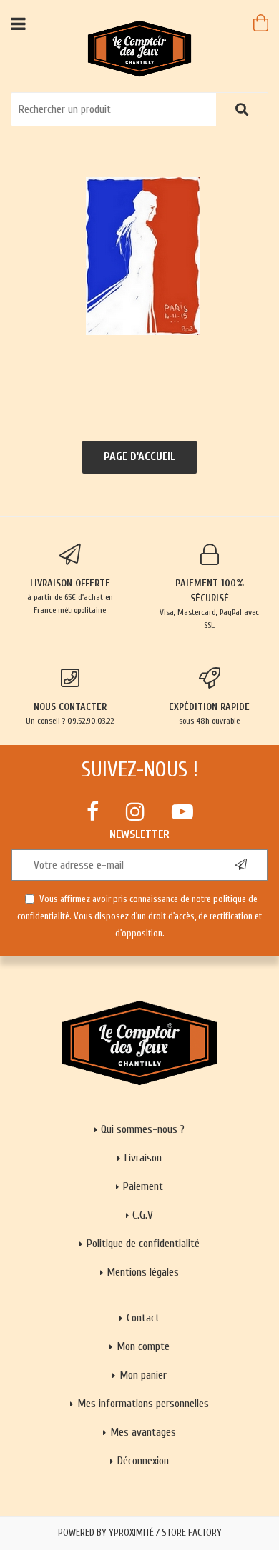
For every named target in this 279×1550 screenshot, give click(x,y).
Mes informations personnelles (143, 1403)
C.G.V (142, 1215)
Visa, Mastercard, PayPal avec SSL (209, 603)
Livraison (143, 1157)
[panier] (260, 22)
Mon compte (143, 1346)
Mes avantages (143, 1432)
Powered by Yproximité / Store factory (140, 1533)
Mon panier (143, 1375)
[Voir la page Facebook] (93, 811)
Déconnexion (143, 1460)
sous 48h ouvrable (209, 713)
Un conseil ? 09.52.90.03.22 (70, 713)
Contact (143, 1317)
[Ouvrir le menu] (18, 23)
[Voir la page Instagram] (135, 811)
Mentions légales (143, 1272)
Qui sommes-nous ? (143, 1129)
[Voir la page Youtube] (182, 811)
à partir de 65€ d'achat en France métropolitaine (70, 596)
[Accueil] (139, 47)
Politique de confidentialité (143, 1243)
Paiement (143, 1186)
